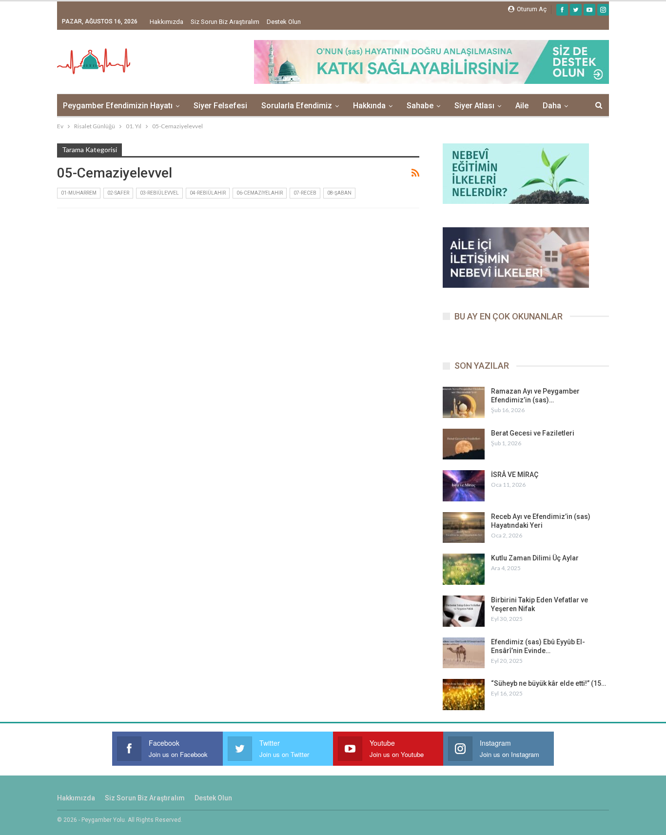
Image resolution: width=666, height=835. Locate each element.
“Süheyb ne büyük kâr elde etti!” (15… (548, 683)
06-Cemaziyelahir (259, 193)
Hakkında (369, 105)
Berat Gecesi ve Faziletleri (532, 433)
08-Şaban (339, 193)
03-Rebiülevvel (159, 193)
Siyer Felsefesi (220, 105)
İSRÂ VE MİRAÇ (514, 474)
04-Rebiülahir (208, 193)
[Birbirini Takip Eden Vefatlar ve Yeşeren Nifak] (464, 611)
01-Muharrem (79, 193)
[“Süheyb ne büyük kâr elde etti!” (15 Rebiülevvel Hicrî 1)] (464, 694)
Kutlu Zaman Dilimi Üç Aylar (535, 558)
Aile (522, 105)
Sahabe (420, 105)
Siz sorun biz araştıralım (225, 21)
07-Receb (305, 193)
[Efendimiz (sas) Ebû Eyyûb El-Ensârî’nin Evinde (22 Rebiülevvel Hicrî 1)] (464, 653)
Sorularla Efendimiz (296, 105)
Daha (552, 105)
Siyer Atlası (474, 105)
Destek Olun (284, 21)
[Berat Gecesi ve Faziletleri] (464, 444)
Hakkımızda (166, 21)
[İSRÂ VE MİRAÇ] (464, 485)
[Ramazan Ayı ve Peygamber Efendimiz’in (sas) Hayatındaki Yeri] (464, 402)
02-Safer (118, 193)
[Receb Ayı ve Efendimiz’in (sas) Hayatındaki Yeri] (464, 527)
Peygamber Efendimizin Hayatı (118, 105)
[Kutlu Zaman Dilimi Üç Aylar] (464, 569)
